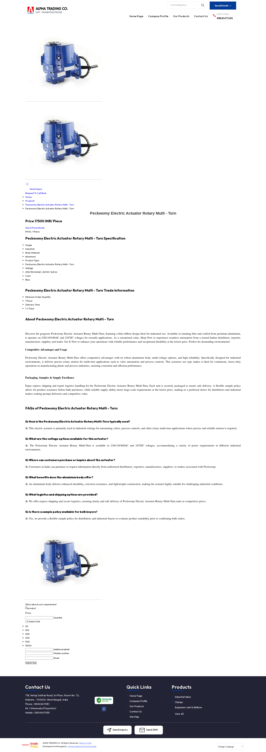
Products (30, 200)
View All (179, 713)
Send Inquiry (35, 188)
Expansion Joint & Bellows (188, 707)
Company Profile (158, 16)
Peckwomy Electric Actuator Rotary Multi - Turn (49, 204)
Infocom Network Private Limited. (82, 746)
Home (28, 196)
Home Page (136, 16)
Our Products (181, 16)
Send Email (222, 5)
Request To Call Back (35, 193)
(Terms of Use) (85, 743)
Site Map (134, 716)
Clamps (179, 702)
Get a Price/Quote (34, 227)
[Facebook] (104, 710)
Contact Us (201, 16)
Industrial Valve (183, 696)
